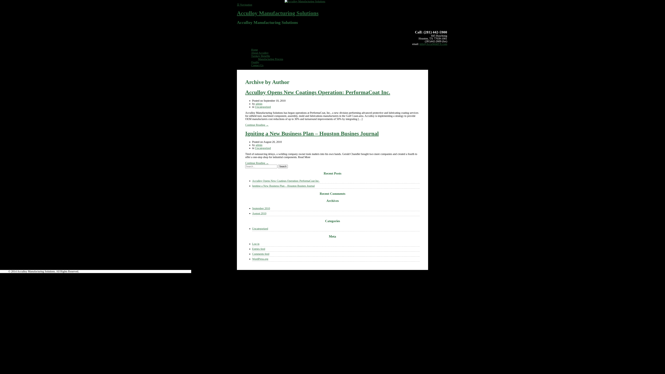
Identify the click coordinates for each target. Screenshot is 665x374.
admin (259, 103)
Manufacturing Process (270, 59)
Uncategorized (263, 106)
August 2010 (259, 213)
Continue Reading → (257, 124)
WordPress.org (260, 258)
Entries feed (258, 248)
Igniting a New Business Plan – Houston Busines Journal (312, 133)
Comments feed (260, 253)
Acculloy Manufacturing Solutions (277, 13)
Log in (255, 243)
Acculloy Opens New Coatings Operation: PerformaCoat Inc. (317, 92)
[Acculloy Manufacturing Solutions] (305, 1)
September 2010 (261, 208)
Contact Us (257, 65)
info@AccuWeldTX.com (433, 44)
